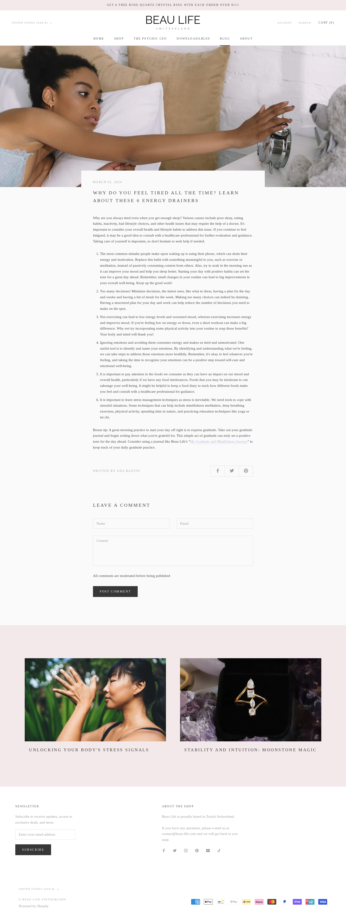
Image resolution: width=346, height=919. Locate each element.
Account (285, 22)
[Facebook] (163, 850)
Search (305, 22)
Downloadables (193, 38)
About (246, 38)
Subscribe (33, 849)
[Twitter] (175, 850)
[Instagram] (186, 850)
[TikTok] (219, 850)
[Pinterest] (197, 850)
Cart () (326, 22)
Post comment (115, 591)
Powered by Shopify (34, 906)
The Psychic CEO (150, 38)
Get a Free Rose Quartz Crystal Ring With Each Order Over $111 (173, 5)
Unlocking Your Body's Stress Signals (89, 749)
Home (98, 38)
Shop (119, 38)
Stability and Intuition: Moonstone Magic (250, 749)
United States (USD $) (30, 22)
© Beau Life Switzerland (42, 899)
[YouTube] (208, 850)
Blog (225, 38)
